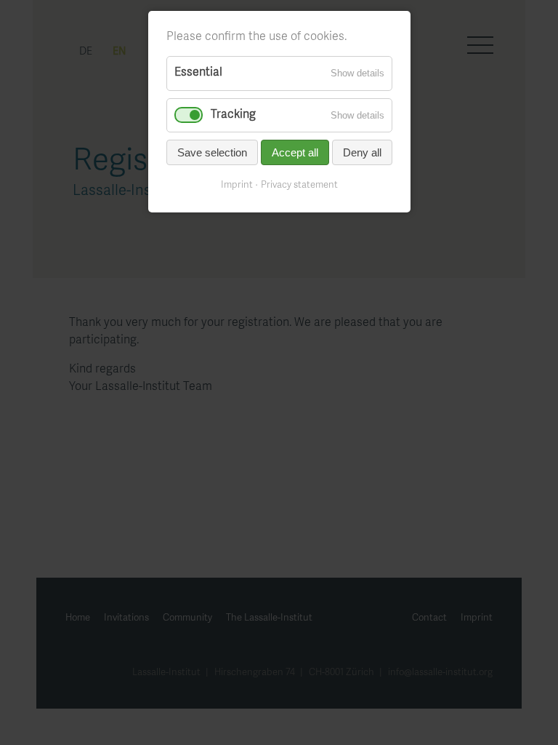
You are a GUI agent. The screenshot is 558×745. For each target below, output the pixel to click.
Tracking (233, 115)
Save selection (212, 152)
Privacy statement (299, 185)
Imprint (237, 185)
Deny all (362, 152)
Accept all (295, 152)
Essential (198, 72)
